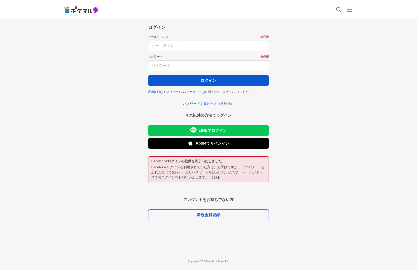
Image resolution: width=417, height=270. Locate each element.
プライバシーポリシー (186, 92)
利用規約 (154, 92)
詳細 (215, 177)
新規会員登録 (208, 215)
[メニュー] (349, 10)
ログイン (208, 80)
